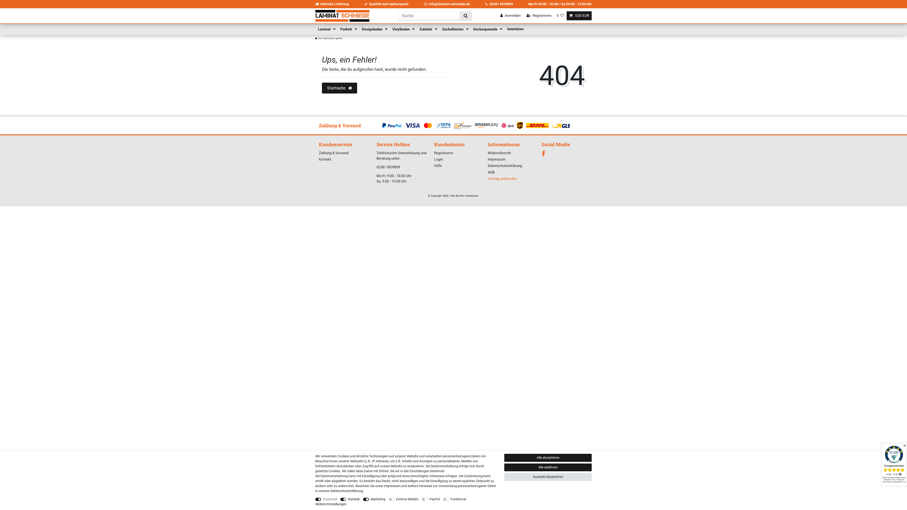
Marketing (378, 499)
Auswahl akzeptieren (548, 477)
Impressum (496, 159)
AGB (491, 172)
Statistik (354, 499)
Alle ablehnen (548, 467)
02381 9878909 (501, 4)
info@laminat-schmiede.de (449, 4)
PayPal (434, 499)
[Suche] (466, 16)
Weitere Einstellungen (331, 504)
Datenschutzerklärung (505, 166)
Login (438, 159)
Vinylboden (401, 29)
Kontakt (325, 159)
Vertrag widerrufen (502, 179)
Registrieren (443, 153)
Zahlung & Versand (333, 153)
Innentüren (515, 29)
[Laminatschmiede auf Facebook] (543, 155)
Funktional (458, 499)
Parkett (346, 29)
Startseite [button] (337, 88)
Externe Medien (407, 499)
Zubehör (426, 29)
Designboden (372, 29)
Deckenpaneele (485, 29)
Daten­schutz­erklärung (346, 491)
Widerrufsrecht (499, 153)
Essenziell (330, 499)
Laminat (325, 29)
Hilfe (438, 166)
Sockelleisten (453, 29)
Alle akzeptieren (548, 457)
